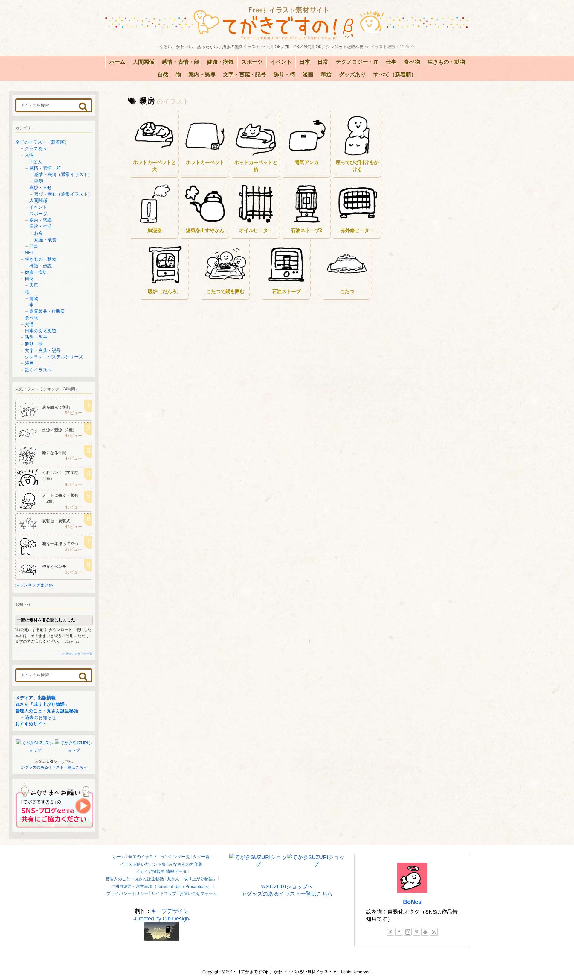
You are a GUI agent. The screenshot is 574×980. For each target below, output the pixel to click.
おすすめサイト (31, 723)
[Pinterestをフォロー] (416, 932)
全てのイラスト (143, 856)
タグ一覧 (201, 856)
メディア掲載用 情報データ (161, 871)
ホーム (119, 856)
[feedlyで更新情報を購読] (425, 932)
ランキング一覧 (175, 856)
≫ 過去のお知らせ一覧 (77, 653)
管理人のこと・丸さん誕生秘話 (46, 710)
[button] (83, 106)
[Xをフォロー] (390, 932)
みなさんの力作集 (185, 864)
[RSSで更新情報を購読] (434, 932)
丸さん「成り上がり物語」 (42, 704)
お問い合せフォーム (198, 893)
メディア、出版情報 (35, 697)
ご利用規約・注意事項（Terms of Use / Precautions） (161, 886)
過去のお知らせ (40, 717)
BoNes (412, 902)
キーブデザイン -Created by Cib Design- (162, 914)
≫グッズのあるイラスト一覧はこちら (54, 767)
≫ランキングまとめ (34, 585)
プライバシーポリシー (127, 893)
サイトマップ (163, 893)
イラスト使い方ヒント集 (143, 864)
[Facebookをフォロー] (399, 932)
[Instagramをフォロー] (408, 932)
